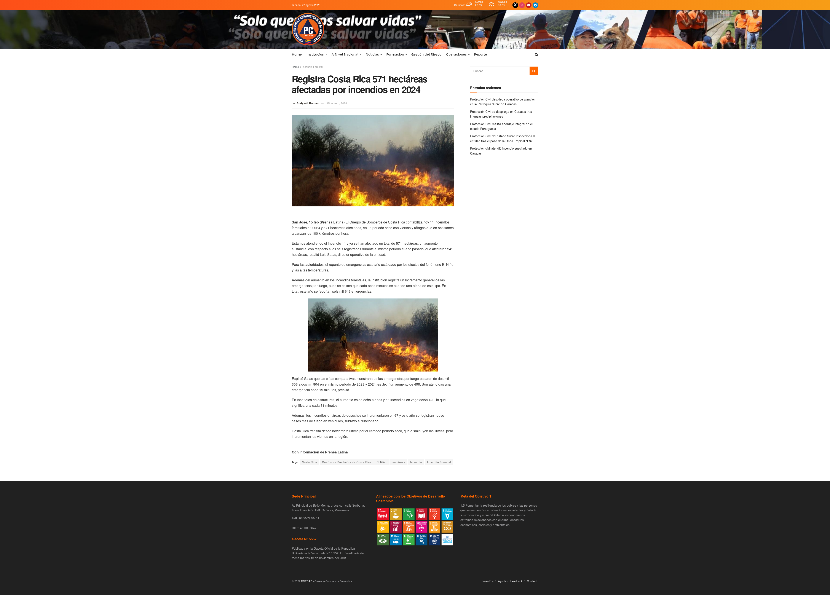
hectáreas (398, 462)
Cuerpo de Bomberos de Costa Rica (347, 462)
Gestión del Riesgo (426, 54)
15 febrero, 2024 (337, 103)
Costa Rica (309, 462)
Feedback (516, 581)
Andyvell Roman (308, 103)
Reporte (480, 54)
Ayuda (502, 581)
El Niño (382, 462)
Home (297, 54)
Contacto (532, 581)
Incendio (416, 462)
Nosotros (488, 581)
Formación (395, 54)
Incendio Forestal (312, 67)
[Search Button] (534, 71)
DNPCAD (306, 581)
